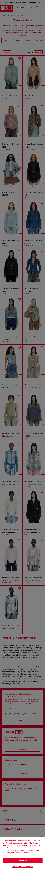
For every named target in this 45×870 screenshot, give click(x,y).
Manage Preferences (26, 850)
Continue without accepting (22, 866)
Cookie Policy (24, 853)
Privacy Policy (10, 853)
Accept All (23, 860)
